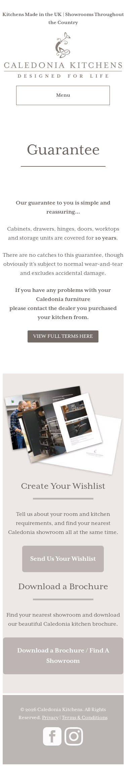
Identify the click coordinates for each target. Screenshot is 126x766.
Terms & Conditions (85, 717)
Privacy (50, 717)
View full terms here (63, 336)
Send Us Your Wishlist (63, 558)
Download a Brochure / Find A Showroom (63, 656)
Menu (63, 95)
